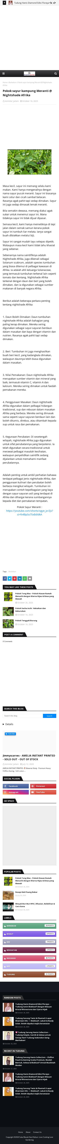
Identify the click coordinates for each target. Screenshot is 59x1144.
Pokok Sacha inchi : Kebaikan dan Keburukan (30, 609)
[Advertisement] (29, 37)
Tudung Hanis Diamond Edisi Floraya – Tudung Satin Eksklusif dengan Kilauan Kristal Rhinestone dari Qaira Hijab (33, 1007)
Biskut (27, 934)
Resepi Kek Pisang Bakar (26, 892)
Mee (27, 966)
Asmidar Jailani (12, 101)
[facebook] (16, 786)
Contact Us (37, 1132)
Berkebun (12, 82)
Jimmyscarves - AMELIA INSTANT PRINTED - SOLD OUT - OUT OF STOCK (29, 757)
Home (5, 82)
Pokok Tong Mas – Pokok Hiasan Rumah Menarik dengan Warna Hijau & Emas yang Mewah (34, 596)
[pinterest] (43, 786)
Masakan (27, 958)
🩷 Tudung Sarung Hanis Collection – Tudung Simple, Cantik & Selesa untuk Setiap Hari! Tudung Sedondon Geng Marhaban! (33, 1036)
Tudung (27, 974)
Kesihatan (27, 950)
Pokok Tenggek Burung (26, 620)
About (28, 1132)
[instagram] (16, 792)
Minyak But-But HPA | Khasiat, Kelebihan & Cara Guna (35, 905)
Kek (27, 942)
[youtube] (43, 792)
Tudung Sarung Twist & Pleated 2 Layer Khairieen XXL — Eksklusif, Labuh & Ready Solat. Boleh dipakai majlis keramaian (34, 1021)
